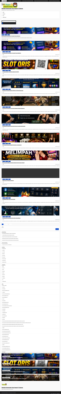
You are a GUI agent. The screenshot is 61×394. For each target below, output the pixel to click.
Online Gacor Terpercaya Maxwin (8, 180)
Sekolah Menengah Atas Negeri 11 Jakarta (12, 8)
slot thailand (3, 288)
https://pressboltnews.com (5, 334)
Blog (3, 15)
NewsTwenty (11, 392)
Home (3, 12)
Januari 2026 (4, 260)
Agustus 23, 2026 (57, 164)
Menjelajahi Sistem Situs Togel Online (8, 199)
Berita (4, 70)
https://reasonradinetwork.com (6, 346)
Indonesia (3, 271)
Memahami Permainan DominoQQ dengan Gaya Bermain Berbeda (13, 126)
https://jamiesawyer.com (5, 336)
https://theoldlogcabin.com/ (5, 339)
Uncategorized (4, 281)
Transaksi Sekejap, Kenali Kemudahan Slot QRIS (10, 71)
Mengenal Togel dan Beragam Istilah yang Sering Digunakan (12, 90)
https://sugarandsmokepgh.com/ (6, 349)
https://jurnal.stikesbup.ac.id (5, 290)
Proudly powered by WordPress (5, 392)
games (7, 70)
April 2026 (3, 255)
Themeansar (14, 392)
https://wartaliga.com (4, 297)
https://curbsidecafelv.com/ (5, 329)
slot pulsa (3, 319)
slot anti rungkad (4, 285)
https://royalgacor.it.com (5, 295)
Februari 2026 (4, 258)
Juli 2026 (3, 250)
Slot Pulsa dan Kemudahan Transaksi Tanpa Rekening (11, 53)
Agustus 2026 (4, 248)
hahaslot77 (3, 317)
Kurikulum (3, 274)
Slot (9, 70)
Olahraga (3, 276)
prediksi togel (4, 314)
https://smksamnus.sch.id (5, 302)
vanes (3, 54)
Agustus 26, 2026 (57, 54)
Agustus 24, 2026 (57, 146)
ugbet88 (3, 327)
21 (8, 224)
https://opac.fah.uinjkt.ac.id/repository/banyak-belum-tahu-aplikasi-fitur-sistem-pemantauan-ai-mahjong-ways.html (16, 322)
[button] (2, 19)
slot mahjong (3, 300)
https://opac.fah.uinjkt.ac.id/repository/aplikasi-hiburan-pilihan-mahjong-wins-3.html (12, 324)
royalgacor (3, 292)
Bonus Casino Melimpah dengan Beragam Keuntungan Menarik (13, 162)
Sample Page (4, 17)
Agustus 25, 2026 (4, 372)
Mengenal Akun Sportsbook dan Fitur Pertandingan (11, 218)
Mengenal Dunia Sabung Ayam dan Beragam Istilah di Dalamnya (13, 108)
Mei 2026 (3, 253)
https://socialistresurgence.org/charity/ (7, 305)
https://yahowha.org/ (4, 341)
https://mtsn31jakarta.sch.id (5, 307)
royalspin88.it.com (4, 312)
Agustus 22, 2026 (57, 219)
